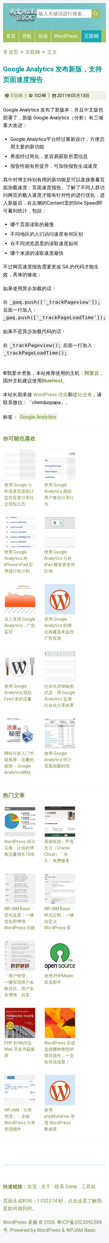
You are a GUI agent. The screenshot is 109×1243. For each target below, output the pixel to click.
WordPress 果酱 (20, 1222)
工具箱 (88, 1186)
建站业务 (82, 395)
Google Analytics (38, 417)
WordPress (66, 36)
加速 (43, 36)
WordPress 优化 (50, 395)
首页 (11, 36)
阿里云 (91, 373)
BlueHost (52, 381)
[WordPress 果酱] (26, 21)
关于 (46, 1186)
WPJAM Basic (81, 1230)
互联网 (91, 36)
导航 (27, 36)
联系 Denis (65, 1186)
